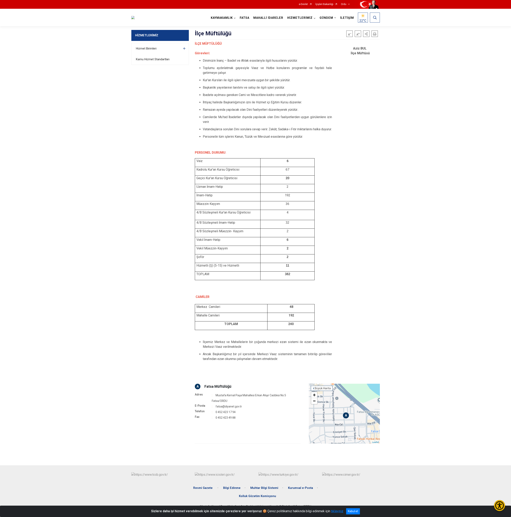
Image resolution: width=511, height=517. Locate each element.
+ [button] (314, 394)
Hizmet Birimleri (146, 48)
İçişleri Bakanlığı (324, 4)
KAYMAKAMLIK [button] (222, 18)
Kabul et (353, 511)
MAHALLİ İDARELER (268, 18)
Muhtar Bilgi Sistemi (264, 488)
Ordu (343, 4)
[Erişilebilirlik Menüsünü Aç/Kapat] (499, 505)
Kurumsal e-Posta (300, 488)
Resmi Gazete (203, 488)
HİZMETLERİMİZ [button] (300, 18)
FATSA (244, 18)
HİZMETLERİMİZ (146, 35)
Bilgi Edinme (232, 488)
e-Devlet (303, 4)
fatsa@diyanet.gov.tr (229, 406)
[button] (366, 34)
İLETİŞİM (347, 18)
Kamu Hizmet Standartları (152, 59)
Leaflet (375, 442)
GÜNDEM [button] (326, 18)
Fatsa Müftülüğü (217, 386)
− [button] (314, 400)
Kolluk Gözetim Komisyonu (257, 496)
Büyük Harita (323, 388)
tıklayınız (337, 511)
